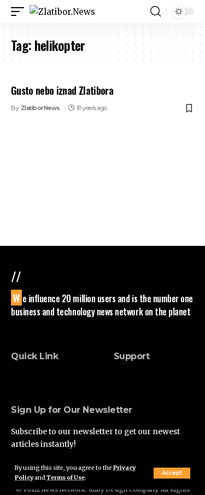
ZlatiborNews (40, 108)
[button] (172, 473)
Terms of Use (65, 477)
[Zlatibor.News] (62, 11)
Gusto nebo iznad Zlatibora (62, 90)
